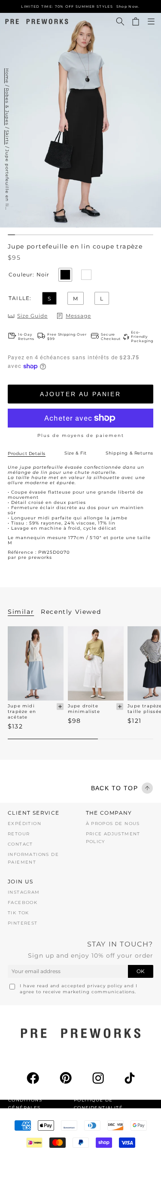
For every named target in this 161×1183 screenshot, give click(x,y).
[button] (120, 21)
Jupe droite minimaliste (84, 708)
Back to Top (114, 788)
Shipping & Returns (129, 453)
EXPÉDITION (24, 823)
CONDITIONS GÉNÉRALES (25, 1103)
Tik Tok (18, 913)
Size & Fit (75, 453)
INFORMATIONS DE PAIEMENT (33, 858)
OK (141, 971)
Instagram (24, 892)
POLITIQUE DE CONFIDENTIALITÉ (98, 1103)
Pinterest (23, 923)
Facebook (22, 902)
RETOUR (19, 834)
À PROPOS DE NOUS (113, 823)
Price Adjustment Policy (113, 837)
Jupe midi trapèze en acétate (22, 711)
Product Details (27, 453)
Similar (21, 612)
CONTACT (20, 844)
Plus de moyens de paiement (80, 435)
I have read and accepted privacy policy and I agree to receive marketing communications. (78, 989)
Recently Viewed (71, 612)
